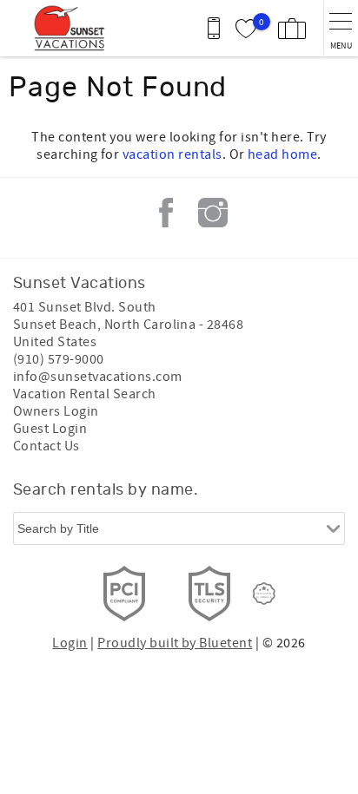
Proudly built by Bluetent (174, 643)
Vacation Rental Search (84, 394)
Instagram (213, 212)
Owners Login (56, 411)
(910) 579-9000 (58, 359)
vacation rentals (172, 154)
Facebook (166, 212)
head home (282, 154)
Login (69, 643)
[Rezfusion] (264, 593)
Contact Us (46, 446)
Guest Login (50, 428)
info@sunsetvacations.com (97, 376)
